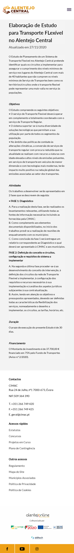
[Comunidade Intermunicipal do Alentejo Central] (20, 10)
